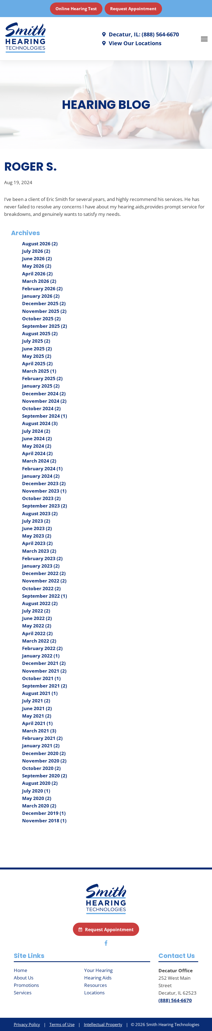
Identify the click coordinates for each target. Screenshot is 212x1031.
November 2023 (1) (44, 491)
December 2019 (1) (44, 813)
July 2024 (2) (36, 431)
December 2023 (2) (44, 483)
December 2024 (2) (44, 393)
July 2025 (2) (36, 341)
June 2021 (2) (37, 708)
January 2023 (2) (41, 566)
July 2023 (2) (36, 521)
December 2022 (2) (44, 573)
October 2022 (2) (41, 588)
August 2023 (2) (40, 513)
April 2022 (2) (37, 633)
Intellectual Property (103, 1024)
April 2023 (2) (37, 543)
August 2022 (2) (40, 603)
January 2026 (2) (41, 296)
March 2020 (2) (39, 805)
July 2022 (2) (36, 611)
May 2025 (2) (36, 356)
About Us (23, 977)
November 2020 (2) (44, 761)
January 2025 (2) (41, 386)
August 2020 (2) (40, 783)
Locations (94, 992)
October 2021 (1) (41, 678)
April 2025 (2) (37, 363)
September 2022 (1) (44, 596)
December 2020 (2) (44, 753)
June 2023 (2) (37, 528)
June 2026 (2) (37, 258)
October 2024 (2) (41, 408)
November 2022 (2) (44, 581)
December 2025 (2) (44, 303)
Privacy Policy (27, 1024)
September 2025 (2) (44, 326)
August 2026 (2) (40, 243)
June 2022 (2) (37, 618)
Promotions (26, 985)
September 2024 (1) (44, 416)
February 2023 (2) (42, 558)
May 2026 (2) (36, 266)
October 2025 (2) (41, 318)
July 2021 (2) (36, 700)
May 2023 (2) (36, 536)
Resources (95, 985)
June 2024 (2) (37, 438)
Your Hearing (98, 970)
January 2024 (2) (41, 476)
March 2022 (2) (39, 641)
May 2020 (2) (36, 798)
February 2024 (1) (42, 468)
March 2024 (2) (39, 461)
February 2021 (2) (42, 738)
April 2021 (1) (37, 723)
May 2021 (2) (36, 716)
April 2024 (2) (37, 453)
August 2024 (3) (40, 423)
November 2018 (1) (44, 820)
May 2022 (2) (36, 625)
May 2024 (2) (36, 446)
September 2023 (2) (44, 506)
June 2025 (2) (37, 348)
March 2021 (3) (39, 730)
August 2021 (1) (40, 693)
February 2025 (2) (42, 378)
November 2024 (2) (44, 401)
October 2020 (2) (41, 768)
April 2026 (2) (37, 273)
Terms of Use (62, 1024)
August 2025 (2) (40, 333)
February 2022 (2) (42, 648)
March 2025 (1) (39, 371)
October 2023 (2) (41, 498)
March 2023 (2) (39, 551)
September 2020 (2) (44, 775)
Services (22, 992)
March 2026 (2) (39, 281)
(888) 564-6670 (175, 1000)
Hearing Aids (98, 977)
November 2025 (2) (44, 311)
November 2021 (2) (44, 671)
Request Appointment (133, 8)
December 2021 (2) (44, 663)
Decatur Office (175, 970)
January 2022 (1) (41, 656)
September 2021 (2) (44, 686)
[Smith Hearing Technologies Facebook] (106, 944)
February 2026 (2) (42, 288)
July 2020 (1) (36, 791)
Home (20, 970)
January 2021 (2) (41, 745)
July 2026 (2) (36, 251)
